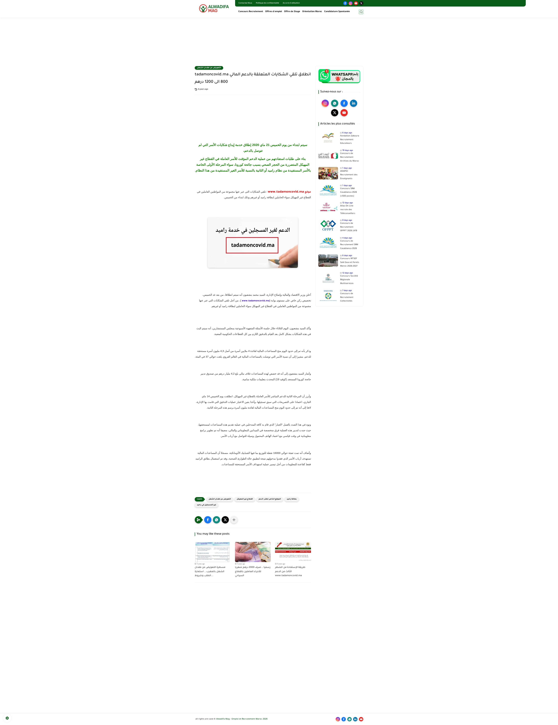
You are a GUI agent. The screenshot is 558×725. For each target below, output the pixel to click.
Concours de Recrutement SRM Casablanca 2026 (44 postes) (349, 245)
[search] (361, 12)
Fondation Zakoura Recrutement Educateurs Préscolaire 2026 (349, 140)
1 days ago (347, 168)
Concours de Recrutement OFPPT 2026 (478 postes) (348, 227)
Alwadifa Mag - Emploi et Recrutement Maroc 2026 (242, 719)
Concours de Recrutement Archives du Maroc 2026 (349, 157)
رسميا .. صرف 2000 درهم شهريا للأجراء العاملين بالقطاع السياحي (253, 571)
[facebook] (345, 3)
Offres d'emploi (273, 11)
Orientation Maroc (312, 11)
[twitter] (361, 3)
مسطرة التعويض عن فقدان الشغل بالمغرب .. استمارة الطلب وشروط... (210, 571)
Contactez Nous (245, 3)
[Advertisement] (279, 43)
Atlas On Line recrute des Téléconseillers (347, 210)
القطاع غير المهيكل (245, 499)
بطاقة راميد (292, 499)
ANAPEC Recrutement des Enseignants (348, 175)
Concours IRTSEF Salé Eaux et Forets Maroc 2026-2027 (349, 262)
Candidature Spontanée (337, 11)
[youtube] (356, 3)
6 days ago (347, 133)
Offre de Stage (292, 11)
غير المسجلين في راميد (206, 505)
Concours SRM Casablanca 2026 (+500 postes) (348, 192)
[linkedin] (353, 103)
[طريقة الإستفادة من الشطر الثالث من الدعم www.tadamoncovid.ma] (293, 552)
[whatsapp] (334, 103)
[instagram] (351, 3)
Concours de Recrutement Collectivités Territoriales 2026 (349, 298)
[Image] (328, 138)
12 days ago (347, 203)
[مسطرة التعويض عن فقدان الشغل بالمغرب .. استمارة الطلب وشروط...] (213, 552)
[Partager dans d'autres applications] (234, 519)
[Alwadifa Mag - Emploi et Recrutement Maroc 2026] (214, 8)
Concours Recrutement (250, 11)
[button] (207, 519)
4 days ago (347, 238)
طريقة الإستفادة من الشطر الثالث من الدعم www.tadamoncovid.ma (290, 571)
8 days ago (347, 220)
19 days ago (347, 150)
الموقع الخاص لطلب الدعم (270, 499)
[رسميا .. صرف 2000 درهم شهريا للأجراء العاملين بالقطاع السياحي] (253, 552)
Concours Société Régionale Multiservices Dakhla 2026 (349, 280)
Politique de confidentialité (267, 3)
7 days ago (347, 291)
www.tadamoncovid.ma (255, 301)
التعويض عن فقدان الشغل (209, 68)
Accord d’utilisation (291, 3)
